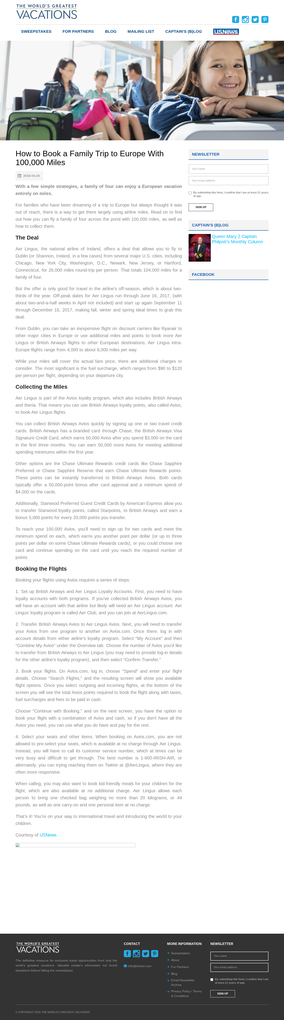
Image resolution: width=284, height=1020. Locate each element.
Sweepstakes (36, 31)
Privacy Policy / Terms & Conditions (186, 993)
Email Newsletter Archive (183, 982)
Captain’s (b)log (183, 31)
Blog (110, 31)
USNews (48, 835)
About (175, 960)
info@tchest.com (140, 966)
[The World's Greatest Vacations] (47, 11)
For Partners (78, 31)
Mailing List (141, 31)
